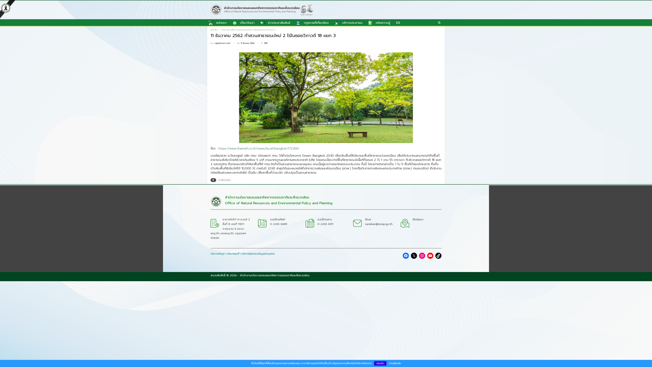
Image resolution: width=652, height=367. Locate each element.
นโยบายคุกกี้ (233, 254)
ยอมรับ (380, 363)
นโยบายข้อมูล (217, 254)
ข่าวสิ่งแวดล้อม (225, 180)
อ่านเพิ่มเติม (395, 363)
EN (398, 22)
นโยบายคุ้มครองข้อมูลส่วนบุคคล (258, 254)
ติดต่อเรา (418, 219)
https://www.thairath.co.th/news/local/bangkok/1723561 (258, 148)
